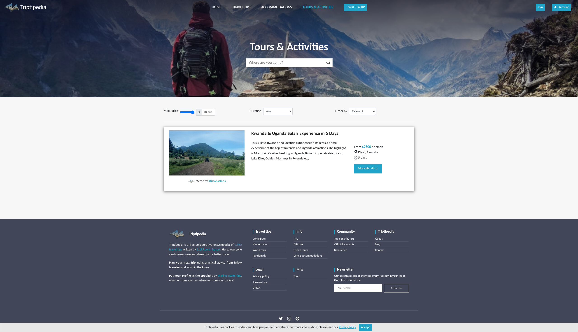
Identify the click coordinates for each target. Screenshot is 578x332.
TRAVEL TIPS (241, 7)
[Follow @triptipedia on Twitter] (280, 318)
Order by (341, 111)
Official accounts (344, 244)
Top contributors (344, 238)
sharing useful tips (229, 276)
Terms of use (260, 282)
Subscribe (396, 288)
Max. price (171, 111)
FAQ (296, 238)
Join (540, 7)
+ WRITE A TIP (355, 7)
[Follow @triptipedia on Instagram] (289, 318)
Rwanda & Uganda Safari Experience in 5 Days (294, 133)
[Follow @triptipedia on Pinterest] (297, 318)
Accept (365, 327)
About (378, 238)
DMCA (256, 287)
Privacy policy (261, 276)
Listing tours (301, 250)
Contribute (259, 238)
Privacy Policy (347, 327)
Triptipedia (32, 8)
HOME (216, 7)
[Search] (329, 62)
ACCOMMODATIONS (276, 7)
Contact (379, 250)
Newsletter (340, 250)
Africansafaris (217, 181)
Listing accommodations (308, 255)
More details (366, 168)
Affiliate (298, 244)
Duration (255, 111)
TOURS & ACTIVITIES (318, 7)
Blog (377, 244)
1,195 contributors (208, 249)
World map (259, 250)
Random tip (259, 255)
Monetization (260, 244)
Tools (297, 276)
